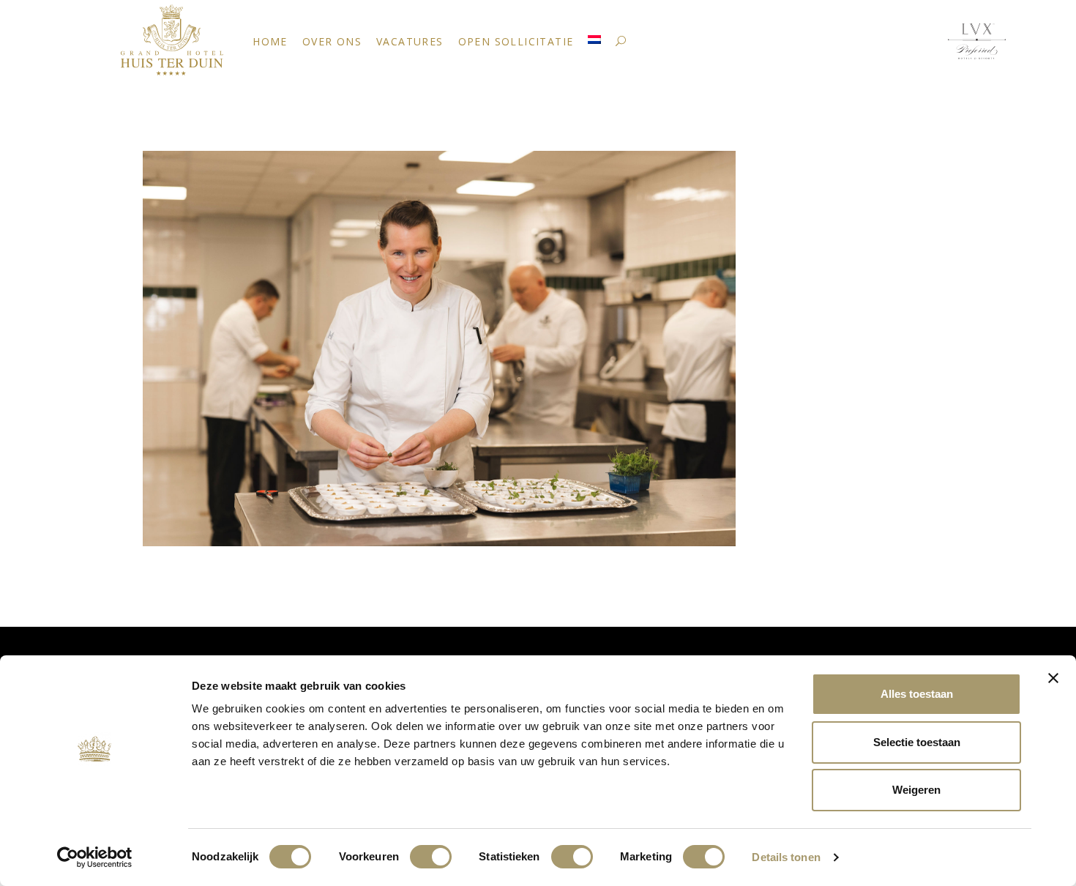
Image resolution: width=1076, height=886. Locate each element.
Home (270, 41)
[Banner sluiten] (1053, 678)
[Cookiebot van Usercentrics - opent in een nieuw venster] (95, 857)
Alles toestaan (917, 694)
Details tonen (786, 857)
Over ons (332, 41)
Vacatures (410, 41)
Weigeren (916, 789)
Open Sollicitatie (516, 41)
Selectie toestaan (916, 742)
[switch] (431, 856)
